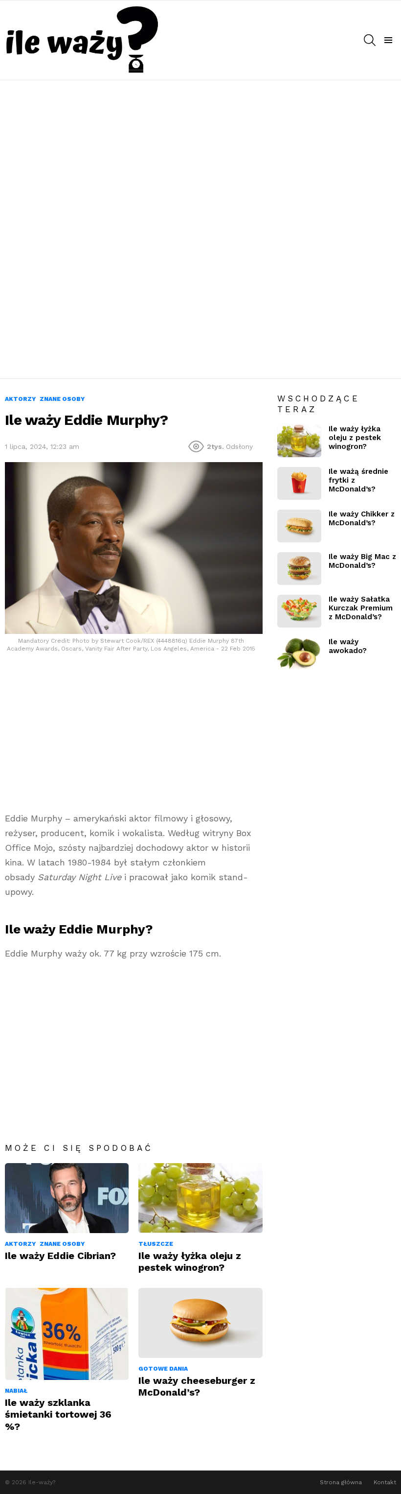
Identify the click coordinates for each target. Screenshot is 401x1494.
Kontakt (385, 1482)
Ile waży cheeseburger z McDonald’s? (196, 1386)
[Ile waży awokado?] (299, 653)
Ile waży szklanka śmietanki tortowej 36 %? (58, 1414)
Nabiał (16, 1390)
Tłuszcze (155, 1243)
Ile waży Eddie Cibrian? (60, 1255)
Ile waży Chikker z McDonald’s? (362, 518)
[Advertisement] (200, 158)
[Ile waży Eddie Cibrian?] (67, 1198)
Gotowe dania (163, 1368)
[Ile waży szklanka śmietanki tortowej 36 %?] (67, 1334)
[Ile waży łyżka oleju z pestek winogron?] (200, 1198)
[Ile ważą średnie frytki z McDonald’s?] (299, 483)
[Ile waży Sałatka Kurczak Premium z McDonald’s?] (299, 611)
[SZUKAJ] (370, 40)
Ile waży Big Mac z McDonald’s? (362, 561)
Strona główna (341, 1482)
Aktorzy (20, 1243)
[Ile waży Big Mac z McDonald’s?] (299, 568)
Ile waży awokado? (348, 646)
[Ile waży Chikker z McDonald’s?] (299, 526)
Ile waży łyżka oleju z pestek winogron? (189, 1261)
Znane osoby (62, 1243)
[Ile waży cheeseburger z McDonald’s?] (200, 1323)
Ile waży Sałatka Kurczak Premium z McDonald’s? (361, 608)
